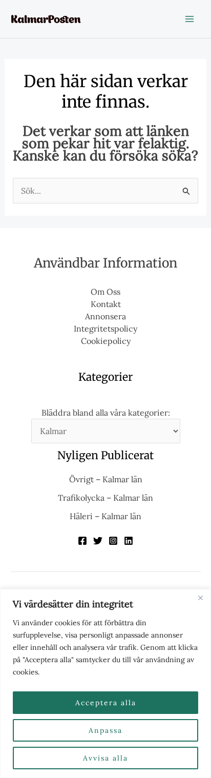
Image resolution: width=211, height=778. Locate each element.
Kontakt (106, 304)
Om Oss (105, 291)
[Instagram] (113, 540)
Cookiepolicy (106, 341)
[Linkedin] (128, 540)
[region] (105, 683)
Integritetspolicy (105, 328)
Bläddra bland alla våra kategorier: (105, 412)
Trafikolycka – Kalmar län (105, 498)
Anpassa (105, 730)
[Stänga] (200, 597)
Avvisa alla (105, 758)
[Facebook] (82, 540)
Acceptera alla (105, 702)
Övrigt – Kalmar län (105, 479)
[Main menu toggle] (189, 19)
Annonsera (105, 316)
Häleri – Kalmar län (105, 516)
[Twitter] (97, 540)
